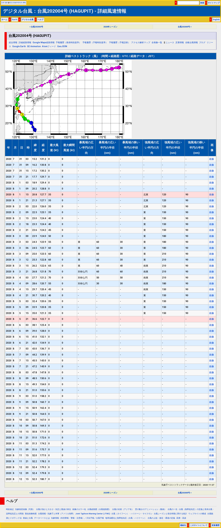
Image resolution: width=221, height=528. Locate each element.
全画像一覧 (157, 42)
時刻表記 (10, 509)
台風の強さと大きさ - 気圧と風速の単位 (53, 509)
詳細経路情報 (25, 42)
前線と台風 (28, 518)
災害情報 (179, 42)
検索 (202, 3)
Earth (14, 19)
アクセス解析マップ (140, 42)
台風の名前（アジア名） (123, 509)
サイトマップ (214, 3)
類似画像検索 (31, 513)
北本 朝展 (4, 3)
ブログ (202, 42)
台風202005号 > (185, 27)
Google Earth (19, 46)
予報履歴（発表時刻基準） (68, 42)
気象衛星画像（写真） (25, 509)
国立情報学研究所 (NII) (18, 3)
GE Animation (34, 46)
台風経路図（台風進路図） (99, 509)
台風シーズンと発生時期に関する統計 (170, 513)
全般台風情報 (191, 42)
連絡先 (183, 525)
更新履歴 (215, 525)
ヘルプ (40, 19)
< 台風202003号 (36, 27)
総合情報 (13, 42)
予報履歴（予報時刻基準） (95, 42)
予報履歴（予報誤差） (119, 42)
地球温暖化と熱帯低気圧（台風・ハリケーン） (125, 518)
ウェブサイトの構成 (197, 513)
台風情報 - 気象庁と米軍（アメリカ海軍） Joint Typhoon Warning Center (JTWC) (74, 513)
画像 (211, 159)
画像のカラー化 (79, 509)
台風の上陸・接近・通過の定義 (161, 518)
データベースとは (42, 518)
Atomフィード (49, 46)
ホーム (4, 19)
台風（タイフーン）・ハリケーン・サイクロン (131, 513)
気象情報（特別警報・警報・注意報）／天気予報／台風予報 (77, 518)
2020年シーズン (110, 27)
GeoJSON (62, 46)
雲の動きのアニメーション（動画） (150, 509)
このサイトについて (199, 525)
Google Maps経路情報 (44, 42)
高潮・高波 (181, 518)
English (216, 19)
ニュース (170, 42)
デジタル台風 (28, 19)
